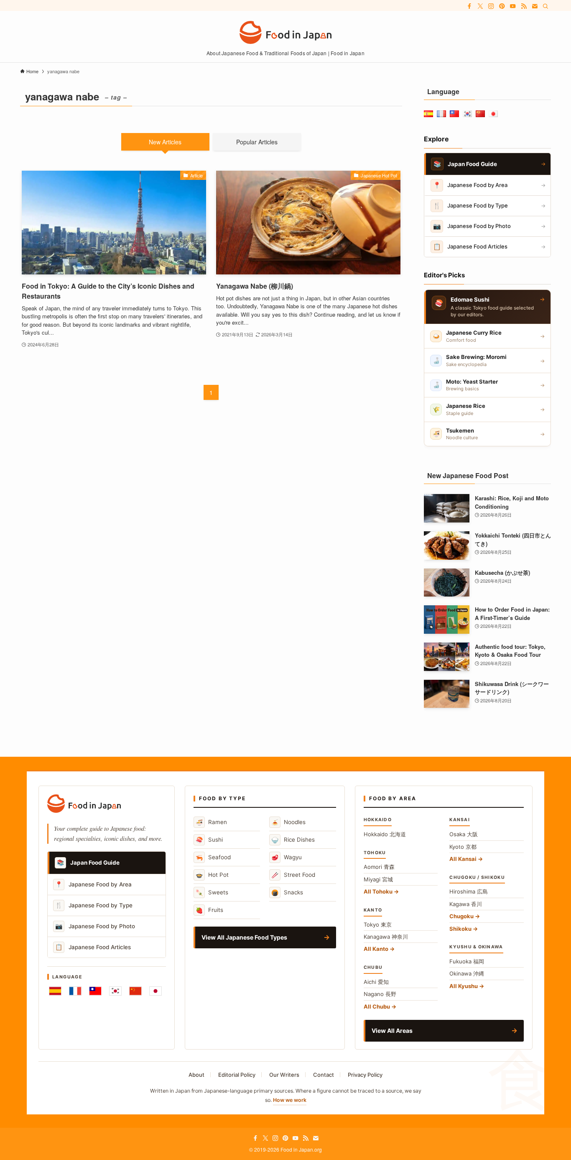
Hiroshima (468, 891)
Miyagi (378, 879)
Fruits (209, 910)
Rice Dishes (293, 839)
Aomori (379, 866)
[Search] (545, 6)
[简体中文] (135, 991)
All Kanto (376, 948)
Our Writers (284, 1074)
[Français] (75, 991)
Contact (323, 1074)
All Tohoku (378, 891)
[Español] (55, 991)
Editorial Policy (236, 1074)
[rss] (523, 6)
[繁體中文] (95, 991)
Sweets (212, 892)
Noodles (288, 822)
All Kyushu (463, 986)
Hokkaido (385, 834)
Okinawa (466, 973)
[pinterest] (502, 6)
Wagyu (286, 857)
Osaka (463, 834)
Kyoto (463, 846)
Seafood (213, 857)
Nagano (380, 994)
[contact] (534, 6)
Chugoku (461, 916)
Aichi (376, 981)
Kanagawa (386, 936)
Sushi (209, 839)
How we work (289, 1100)
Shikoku (460, 928)
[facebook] (469, 6)
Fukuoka (466, 961)
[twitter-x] (480, 6)
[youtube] (512, 6)
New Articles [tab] (165, 142)
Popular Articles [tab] (257, 142)
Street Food (293, 874)
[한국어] (115, 991)
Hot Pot (212, 874)
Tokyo (378, 924)
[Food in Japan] (285, 32)
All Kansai (463, 858)
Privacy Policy (365, 1074)
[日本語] (155, 991)
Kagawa (465, 904)
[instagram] (491, 6)
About (196, 1074)
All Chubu (377, 1006)
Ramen (211, 822)
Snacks (287, 892)
